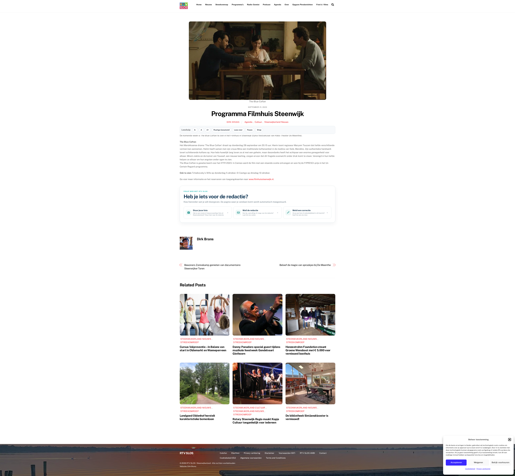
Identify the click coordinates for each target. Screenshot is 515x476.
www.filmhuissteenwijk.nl (261, 179)
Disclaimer (269, 453)
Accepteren (456, 462)
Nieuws (208, 4)
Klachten (235, 453)
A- (195, 130)
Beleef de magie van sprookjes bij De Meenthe (305, 265)
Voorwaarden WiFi (287, 453)
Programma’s (238, 4)
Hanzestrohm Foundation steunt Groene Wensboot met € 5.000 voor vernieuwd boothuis (308, 350)
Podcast (266, 4)
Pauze (249, 130)
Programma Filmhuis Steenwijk (257, 114)
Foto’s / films (322, 4)
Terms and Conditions (276, 458)
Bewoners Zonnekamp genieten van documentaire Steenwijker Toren (212, 267)
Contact (323, 453)
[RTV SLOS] (184, 8)
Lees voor (238, 130)
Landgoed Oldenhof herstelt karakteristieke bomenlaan (197, 417)
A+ (208, 130)
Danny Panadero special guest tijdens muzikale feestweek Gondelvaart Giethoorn (256, 350)
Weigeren (478, 462)
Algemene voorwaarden (251, 458)
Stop (259, 130)
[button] (509, 439)
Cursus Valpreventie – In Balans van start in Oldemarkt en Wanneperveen (203, 348)
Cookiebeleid (470, 469)
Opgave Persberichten (302, 4)
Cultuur (258, 122)
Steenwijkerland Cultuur (249, 407)
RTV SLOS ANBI (307, 453)
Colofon (223, 453)
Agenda (277, 4)
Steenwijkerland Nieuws (276, 122)
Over (287, 4)
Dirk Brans (233, 122)
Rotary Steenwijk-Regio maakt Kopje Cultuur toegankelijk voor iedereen (256, 420)
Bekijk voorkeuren (500, 462)
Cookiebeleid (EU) (228, 458)
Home (199, 4)
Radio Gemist (253, 4)
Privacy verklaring (483, 469)
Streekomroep (221, 4)
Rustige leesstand (221, 130)
